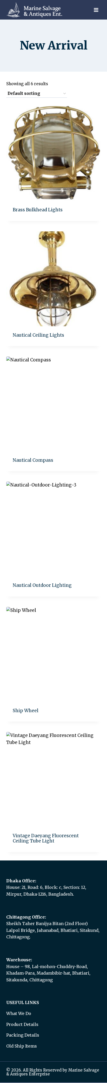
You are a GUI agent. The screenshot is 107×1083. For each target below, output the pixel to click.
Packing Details (22, 1035)
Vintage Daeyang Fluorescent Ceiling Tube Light (46, 838)
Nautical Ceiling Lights (38, 335)
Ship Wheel (25, 710)
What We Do (18, 1013)
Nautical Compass (33, 460)
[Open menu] (96, 10)
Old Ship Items (21, 1046)
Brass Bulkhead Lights (38, 210)
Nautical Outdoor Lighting (42, 585)
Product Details (22, 1024)
